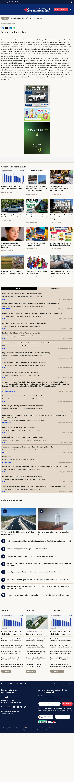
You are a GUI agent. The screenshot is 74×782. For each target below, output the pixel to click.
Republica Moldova (24, 684)
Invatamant (47, 684)
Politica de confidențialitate (10, 712)
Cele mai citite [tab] (55, 288)
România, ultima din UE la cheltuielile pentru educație (17, 2)
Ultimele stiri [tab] (19, 288)
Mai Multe (7, 671)
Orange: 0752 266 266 (8, 700)
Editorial (64, 684)
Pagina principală (15, 18)
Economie (37, 684)
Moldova (24, 18)
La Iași (3, 684)
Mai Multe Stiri (58, 671)
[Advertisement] (37, 757)
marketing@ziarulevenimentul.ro (11, 702)
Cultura (56, 684)
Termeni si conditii (7, 714)
